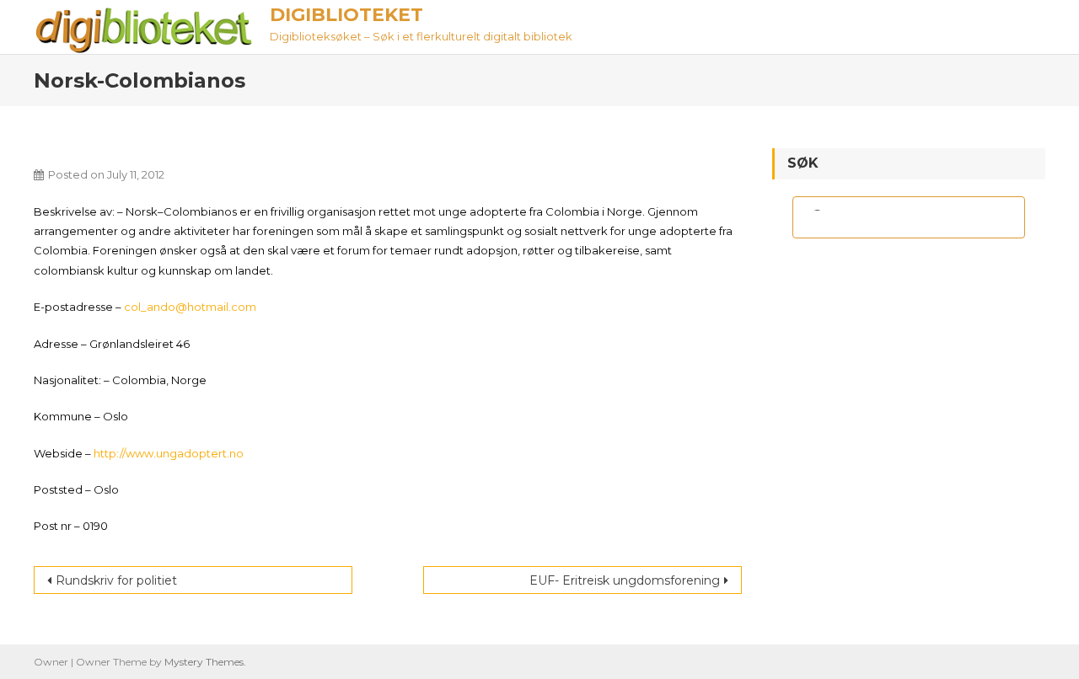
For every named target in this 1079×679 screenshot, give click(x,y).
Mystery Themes (204, 661)
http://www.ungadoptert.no (169, 453)
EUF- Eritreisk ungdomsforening (624, 580)
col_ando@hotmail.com (190, 306)
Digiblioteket (346, 14)
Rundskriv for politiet (116, 580)
